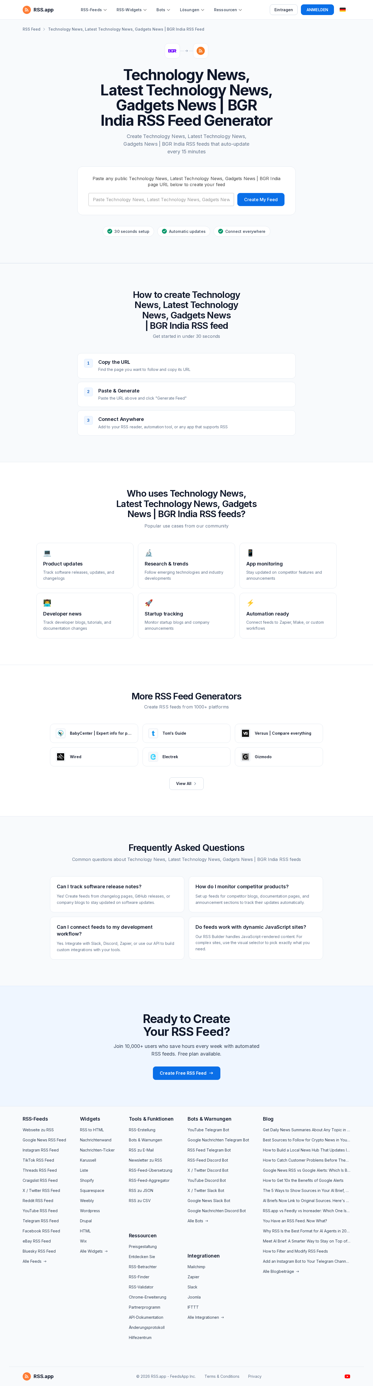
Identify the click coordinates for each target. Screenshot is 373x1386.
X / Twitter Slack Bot (206, 1190)
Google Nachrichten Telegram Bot (218, 1140)
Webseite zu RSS (38, 1129)
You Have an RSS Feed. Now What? (295, 1220)
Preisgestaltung (143, 1246)
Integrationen (204, 1256)
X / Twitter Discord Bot (208, 1170)
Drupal (86, 1220)
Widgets (90, 1119)
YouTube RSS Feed (40, 1210)
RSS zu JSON (141, 1190)
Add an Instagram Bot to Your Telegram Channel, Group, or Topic (306, 1261)
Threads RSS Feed (40, 1170)
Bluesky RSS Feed (39, 1251)
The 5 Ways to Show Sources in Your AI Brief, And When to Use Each (306, 1190)
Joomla (194, 1297)
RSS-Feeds (35, 1119)
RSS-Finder (139, 1276)
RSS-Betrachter (143, 1266)
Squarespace (92, 1190)
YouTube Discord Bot (207, 1180)
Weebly (87, 1200)
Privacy (255, 1376)
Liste (84, 1170)
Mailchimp (196, 1266)
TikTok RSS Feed (38, 1160)
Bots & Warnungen (145, 1140)
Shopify (87, 1180)
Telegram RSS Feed (41, 1220)
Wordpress (90, 1210)
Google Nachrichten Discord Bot (217, 1210)
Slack (192, 1287)
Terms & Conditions (222, 1376)
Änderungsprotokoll (147, 1327)
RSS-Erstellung (142, 1129)
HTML (85, 1231)
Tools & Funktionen (151, 1119)
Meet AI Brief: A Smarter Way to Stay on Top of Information (306, 1241)
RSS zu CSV (140, 1200)
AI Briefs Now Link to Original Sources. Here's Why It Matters (306, 1200)
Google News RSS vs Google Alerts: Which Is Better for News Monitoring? (306, 1170)
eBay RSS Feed (37, 1241)
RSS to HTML (92, 1129)
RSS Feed (31, 29)
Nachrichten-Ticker (97, 1150)
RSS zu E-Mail (141, 1150)
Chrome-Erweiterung (147, 1297)
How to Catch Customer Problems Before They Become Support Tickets (306, 1160)
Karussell (88, 1160)
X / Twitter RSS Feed (41, 1190)
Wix (83, 1241)
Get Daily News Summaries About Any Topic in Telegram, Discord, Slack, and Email (306, 1129)
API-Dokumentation (146, 1317)
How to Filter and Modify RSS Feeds (295, 1251)
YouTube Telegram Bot (208, 1129)
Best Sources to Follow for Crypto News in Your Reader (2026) (306, 1140)
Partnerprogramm (144, 1307)
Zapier (193, 1276)
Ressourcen (143, 1235)
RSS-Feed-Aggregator (149, 1180)
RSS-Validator (141, 1287)
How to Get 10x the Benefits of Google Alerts (303, 1180)
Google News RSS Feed (44, 1140)
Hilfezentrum (140, 1337)
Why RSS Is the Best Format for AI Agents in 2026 (306, 1231)
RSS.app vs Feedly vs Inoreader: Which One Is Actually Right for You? (306, 1210)
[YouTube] (347, 1376)
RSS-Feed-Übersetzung (150, 1170)
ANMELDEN (317, 9)
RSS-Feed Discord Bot (208, 1160)
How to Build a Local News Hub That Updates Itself (306, 1150)
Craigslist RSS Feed (40, 1180)
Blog (268, 1119)
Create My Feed (261, 199)
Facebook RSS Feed (41, 1231)
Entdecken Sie (142, 1256)
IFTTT (193, 1307)
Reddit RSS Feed (38, 1200)
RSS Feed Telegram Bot (209, 1150)
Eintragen (283, 9)
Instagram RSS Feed (41, 1150)
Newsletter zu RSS (145, 1160)
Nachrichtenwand (95, 1140)
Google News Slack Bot (209, 1200)
